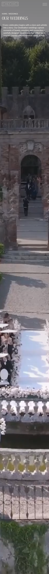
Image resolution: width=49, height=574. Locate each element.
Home (4, 14)
